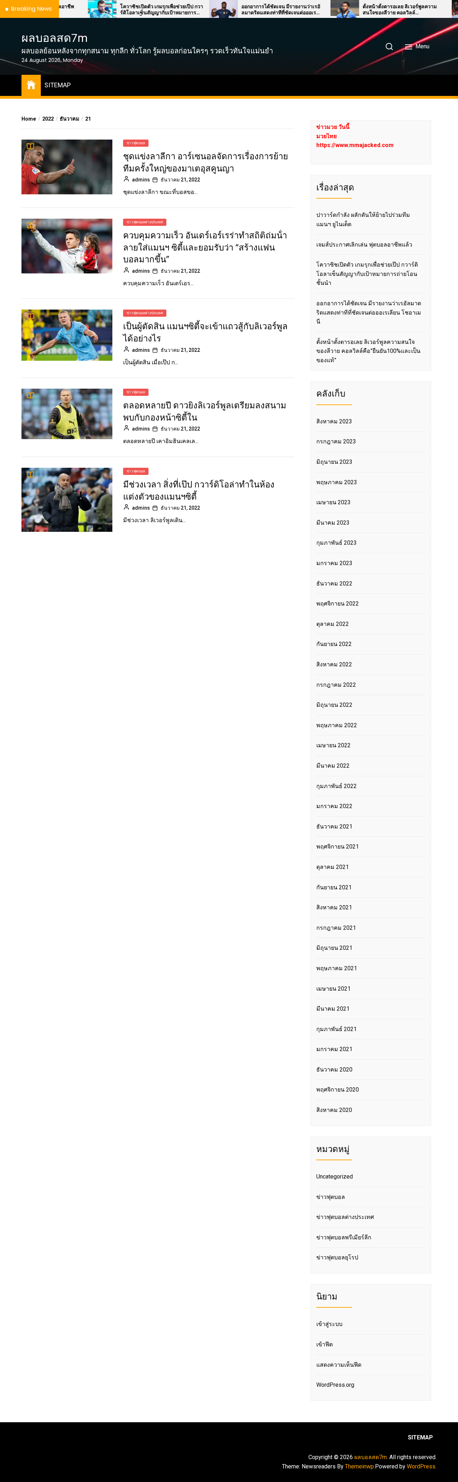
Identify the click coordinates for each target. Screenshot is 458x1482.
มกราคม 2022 (334, 806)
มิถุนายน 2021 (334, 947)
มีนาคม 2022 (333, 765)
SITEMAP (57, 85)
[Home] (31, 84)
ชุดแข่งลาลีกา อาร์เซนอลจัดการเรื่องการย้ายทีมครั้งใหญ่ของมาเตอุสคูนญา (205, 162)
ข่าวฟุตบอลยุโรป (337, 1257)
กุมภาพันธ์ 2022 (336, 786)
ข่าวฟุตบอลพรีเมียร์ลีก (343, 1237)
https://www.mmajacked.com (355, 145)
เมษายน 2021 (333, 988)
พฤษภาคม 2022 (336, 725)
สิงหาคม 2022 (334, 664)
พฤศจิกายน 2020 (337, 1089)
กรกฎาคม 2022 (336, 684)
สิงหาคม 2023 (334, 421)
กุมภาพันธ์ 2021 (336, 1029)
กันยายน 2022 (334, 644)
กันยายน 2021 (334, 887)
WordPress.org (335, 1384)
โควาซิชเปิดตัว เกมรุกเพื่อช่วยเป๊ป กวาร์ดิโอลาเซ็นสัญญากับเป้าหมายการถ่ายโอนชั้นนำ (126, 10)
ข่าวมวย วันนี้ (333, 126)
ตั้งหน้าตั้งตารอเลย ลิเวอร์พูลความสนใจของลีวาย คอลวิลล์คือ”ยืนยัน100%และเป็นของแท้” (364, 10)
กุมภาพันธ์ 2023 (336, 542)
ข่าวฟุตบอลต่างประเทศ (145, 222)
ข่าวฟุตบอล (136, 143)
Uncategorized (334, 1176)
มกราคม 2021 (334, 1049)
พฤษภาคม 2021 (336, 968)
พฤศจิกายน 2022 (337, 603)
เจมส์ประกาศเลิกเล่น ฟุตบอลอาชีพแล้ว (364, 244)
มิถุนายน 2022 (334, 704)
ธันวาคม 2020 (334, 1069)
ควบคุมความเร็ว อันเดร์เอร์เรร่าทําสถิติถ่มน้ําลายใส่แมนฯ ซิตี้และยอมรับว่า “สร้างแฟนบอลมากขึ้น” (205, 247)
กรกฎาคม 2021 (336, 927)
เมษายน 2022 (333, 745)
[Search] (389, 46)
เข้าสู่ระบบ (329, 1324)
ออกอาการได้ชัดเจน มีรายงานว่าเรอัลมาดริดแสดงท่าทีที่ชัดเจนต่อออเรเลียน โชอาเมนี (245, 10)
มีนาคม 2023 (333, 522)
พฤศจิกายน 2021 (337, 846)
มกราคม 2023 (334, 563)
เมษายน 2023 (333, 502)
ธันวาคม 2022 (334, 583)
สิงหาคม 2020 (334, 1110)
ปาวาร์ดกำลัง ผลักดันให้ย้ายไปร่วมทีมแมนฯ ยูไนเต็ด (363, 220)
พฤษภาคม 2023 (336, 482)
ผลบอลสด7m (54, 38)
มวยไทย (326, 136)
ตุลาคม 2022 (332, 624)
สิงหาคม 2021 (334, 907)
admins (141, 180)
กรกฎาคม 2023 (336, 441)
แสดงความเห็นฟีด (338, 1364)
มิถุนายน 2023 (334, 461)
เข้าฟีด (324, 1344)
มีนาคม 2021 (333, 1008)
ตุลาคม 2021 (332, 867)
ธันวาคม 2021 (334, 826)
